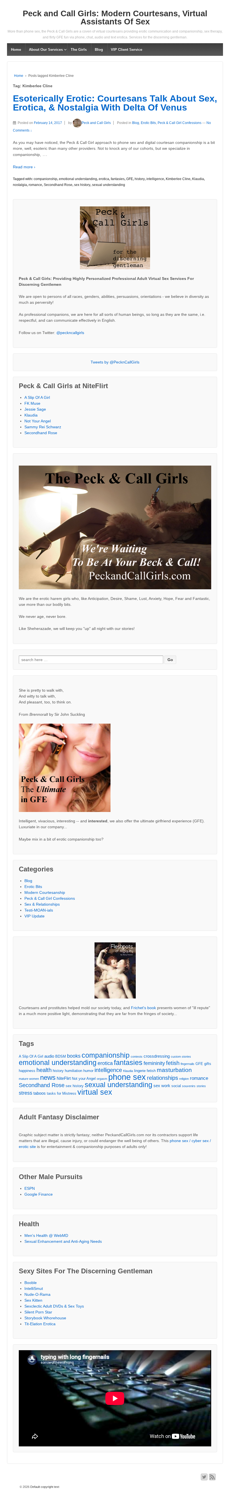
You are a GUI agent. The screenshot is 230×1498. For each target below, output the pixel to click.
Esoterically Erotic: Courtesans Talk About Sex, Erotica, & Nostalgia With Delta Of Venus (115, 102)
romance (35, 185)
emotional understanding (78, 179)
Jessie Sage (35, 409)
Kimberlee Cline (178, 179)
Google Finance (38, 1194)
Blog (99, 49)
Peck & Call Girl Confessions (179, 123)
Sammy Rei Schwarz (42, 427)
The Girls (79, 49)
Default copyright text (44, 1486)
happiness (27, 1071)
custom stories (181, 1056)
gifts (207, 1064)
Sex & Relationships (42, 904)
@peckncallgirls (70, 332)
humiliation (73, 1071)
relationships (162, 1078)
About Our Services (46, 49)
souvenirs (189, 1086)
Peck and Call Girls (96, 123)
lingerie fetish (145, 1071)
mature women (29, 1078)
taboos (39, 1093)
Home (16, 49)
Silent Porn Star (38, 1312)
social (176, 1086)
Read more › (24, 167)
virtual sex (94, 1092)
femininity (154, 1063)
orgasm (102, 1078)
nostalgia (20, 185)
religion (184, 1078)
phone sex (127, 1077)
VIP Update (34, 916)
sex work (161, 1085)
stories (201, 1086)
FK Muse (32, 403)
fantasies (118, 179)
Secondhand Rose (58, 185)
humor (88, 1071)
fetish (173, 1063)
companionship (45, 179)
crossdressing (157, 1056)
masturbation (174, 1070)
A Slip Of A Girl (37, 397)
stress (25, 1093)
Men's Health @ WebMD (46, 1235)
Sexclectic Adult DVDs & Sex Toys (54, 1306)
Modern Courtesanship (44, 892)
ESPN (29, 1188)
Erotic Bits (148, 123)
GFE (129, 179)
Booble (30, 1282)
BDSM (60, 1056)
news (48, 1078)
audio (49, 1056)
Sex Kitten (33, 1300)
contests (136, 1056)
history (140, 179)
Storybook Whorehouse (45, 1318)
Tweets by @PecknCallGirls (115, 362)
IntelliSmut (33, 1288)
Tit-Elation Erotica (40, 1324)
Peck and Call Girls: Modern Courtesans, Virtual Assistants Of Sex (115, 17)
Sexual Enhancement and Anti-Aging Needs (63, 1241)
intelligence (155, 179)
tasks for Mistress (61, 1093)
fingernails (187, 1064)
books (74, 1056)
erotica (104, 179)
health (44, 1070)
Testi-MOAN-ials (38, 910)
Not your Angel (84, 1078)
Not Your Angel (37, 421)
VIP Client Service (126, 49)
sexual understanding (108, 185)
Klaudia (198, 179)
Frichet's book (143, 1007)
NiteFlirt (64, 1078)
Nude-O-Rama (37, 1294)
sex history (82, 185)
